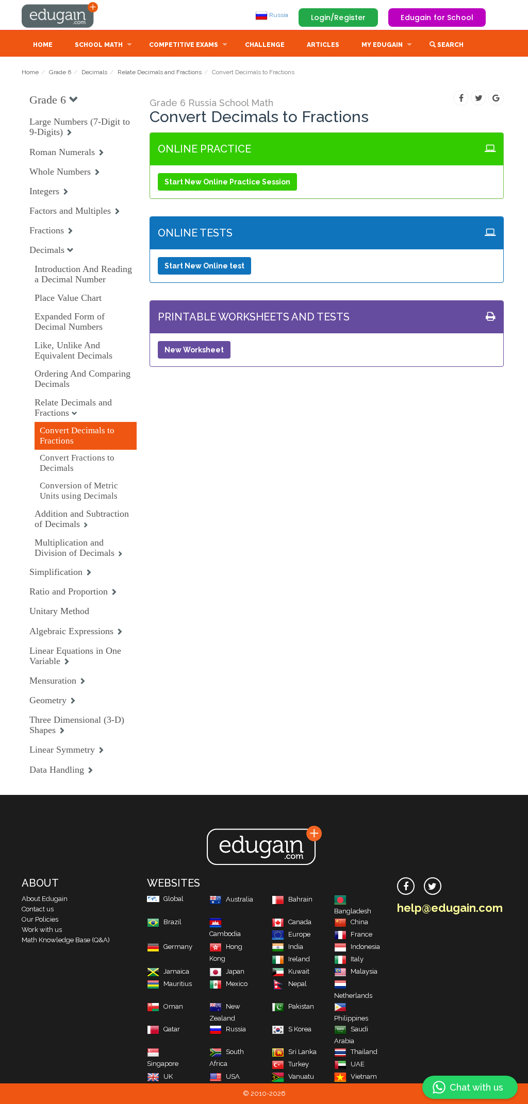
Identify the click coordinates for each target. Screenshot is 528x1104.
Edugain (60, 15)
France (361, 934)
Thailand (364, 1052)
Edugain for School (437, 17)
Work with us (42, 929)
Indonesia (365, 946)
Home (43, 44)
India (295, 946)
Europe (299, 934)
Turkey (298, 1064)
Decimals (94, 72)
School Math (99, 44)
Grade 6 (60, 72)
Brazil (172, 922)
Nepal (297, 984)
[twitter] (432, 886)
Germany (177, 946)
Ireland (299, 959)
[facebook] (406, 886)
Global (173, 899)
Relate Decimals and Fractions (160, 72)
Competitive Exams (183, 44)
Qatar (171, 1029)
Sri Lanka (302, 1052)
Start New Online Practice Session (227, 182)
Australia (239, 899)
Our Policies (40, 919)
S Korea (299, 1029)
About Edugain (45, 899)
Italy (357, 959)
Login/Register (338, 17)
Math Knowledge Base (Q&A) (66, 940)
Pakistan (301, 1006)
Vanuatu (301, 1076)
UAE (358, 1064)
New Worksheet (194, 350)
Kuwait (298, 971)
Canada (299, 922)
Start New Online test (204, 266)
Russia (278, 15)
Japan (235, 971)
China (359, 922)
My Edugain (382, 44)
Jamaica (176, 971)
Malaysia (364, 971)
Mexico (237, 984)
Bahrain (300, 899)
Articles (323, 44)
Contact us (38, 909)
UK (168, 1076)
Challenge (265, 44)
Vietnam (364, 1076)
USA (233, 1076)
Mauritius (177, 984)
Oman (173, 1006)
